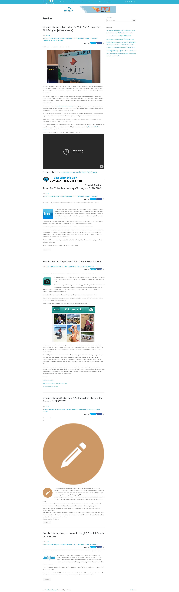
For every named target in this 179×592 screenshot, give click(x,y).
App (52, 266)
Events (116, 36)
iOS (69, 266)
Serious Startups (63, 1)
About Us (91, 1)
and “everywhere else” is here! (50, 386)
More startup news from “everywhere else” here (55, 383)
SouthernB (116, 47)
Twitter (93, 43)
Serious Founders (82, 1)
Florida (132, 39)
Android (115, 30)
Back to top (133, 590)
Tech (107, 53)
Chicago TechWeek (118, 32)
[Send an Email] (130, 2)
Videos (60, 40)
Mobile (116, 44)
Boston (125, 30)
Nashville (120, 44)
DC (113, 36)
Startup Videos (108, 1)
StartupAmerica (122, 47)
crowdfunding (109, 36)
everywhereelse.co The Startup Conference (114, 39)
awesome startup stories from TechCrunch (79, 172)
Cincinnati (125, 32)
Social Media (109, 47)
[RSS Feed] (132, 2)
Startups (88, 38)
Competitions (130, 32)
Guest (47, 35)
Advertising (99, 1)
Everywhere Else (50, 38)
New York (125, 44)
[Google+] (128, 2)
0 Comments (55, 46)
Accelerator (109, 30)
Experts (72, 1)
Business (129, 30)
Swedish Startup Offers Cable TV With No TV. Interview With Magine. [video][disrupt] (71, 28)
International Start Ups (66, 38)
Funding (108, 42)
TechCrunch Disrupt (50, 40)
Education (48, 409)
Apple (121, 30)
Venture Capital (128, 53)
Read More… (47, 250)
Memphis (111, 44)
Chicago (112, 33)
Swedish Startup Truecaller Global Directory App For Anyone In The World (72, 186)
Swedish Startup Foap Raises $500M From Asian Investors (72, 261)
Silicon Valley (131, 44)
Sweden (94, 38)
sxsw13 (134, 50)
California (133, 30)
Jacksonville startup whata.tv (64, 106)
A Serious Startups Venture (54, 590)
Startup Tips (117, 50)
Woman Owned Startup (111, 56)
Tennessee (122, 53)
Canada (108, 32)
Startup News (75, 266)
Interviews (80, 38)
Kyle (47, 193)
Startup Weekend (125, 50)
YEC (118, 56)
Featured (127, 39)
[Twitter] (125, 2)
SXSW (131, 50)
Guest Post (114, 42)
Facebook (100, 43)
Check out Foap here (48, 380)
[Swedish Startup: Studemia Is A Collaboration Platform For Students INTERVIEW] (73, 454)
